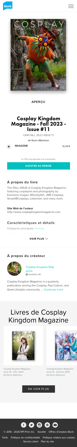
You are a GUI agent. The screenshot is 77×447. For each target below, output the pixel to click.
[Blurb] (7, 7)
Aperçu (38, 102)
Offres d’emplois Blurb (61, 431)
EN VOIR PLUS (38, 389)
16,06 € (66, 146)
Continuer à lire (53, 289)
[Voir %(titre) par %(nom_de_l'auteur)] (38, 55)
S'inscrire (56, 6)
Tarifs (5, 437)
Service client (30, 441)
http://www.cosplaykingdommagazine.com (33, 212)
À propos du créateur (26, 256)
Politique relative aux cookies (59, 437)
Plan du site (47, 441)
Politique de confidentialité (25, 437)
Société (42, 431)
